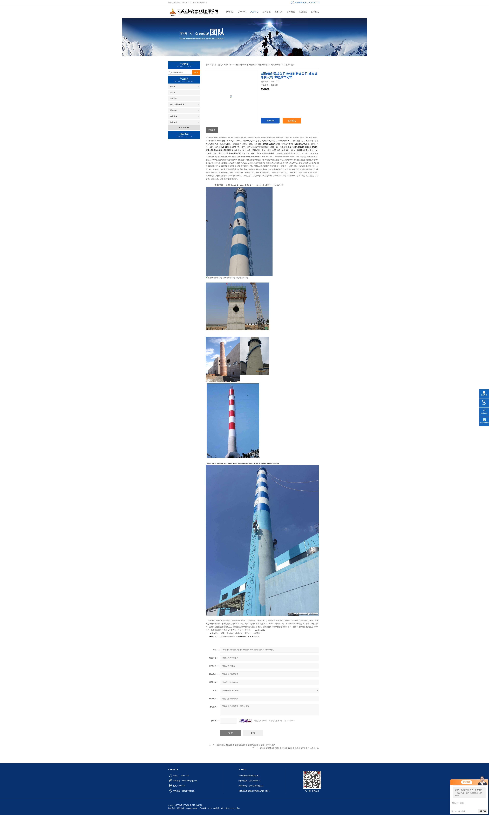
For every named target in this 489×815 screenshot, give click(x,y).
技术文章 (279, 12)
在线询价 (270, 121)
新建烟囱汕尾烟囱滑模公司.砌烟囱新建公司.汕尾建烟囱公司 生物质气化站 (289, 748)
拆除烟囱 (173, 110)
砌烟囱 (172, 92)
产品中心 (254, 12)
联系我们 (315, 12)
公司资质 (291, 12)
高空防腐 (173, 116)
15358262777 (314, 3)
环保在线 (180, 808)
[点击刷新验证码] (245, 721)
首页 (220, 65)
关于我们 (242, 12)
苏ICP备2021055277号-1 (230, 808)
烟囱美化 (173, 122)
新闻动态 (266, 12)
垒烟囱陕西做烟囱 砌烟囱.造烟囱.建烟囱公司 (254, 791)
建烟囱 (172, 86)
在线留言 (303, 12)
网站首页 (230, 12)
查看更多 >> (184, 127)
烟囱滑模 (173, 98)
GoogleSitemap (191, 808)
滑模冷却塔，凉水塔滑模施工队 (251, 786)
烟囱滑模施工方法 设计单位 (249, 781)
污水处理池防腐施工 (178, 104)
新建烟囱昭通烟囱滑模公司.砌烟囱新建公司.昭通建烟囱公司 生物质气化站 (245, 745)
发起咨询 (483, 811)
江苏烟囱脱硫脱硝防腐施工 (249, 776)
